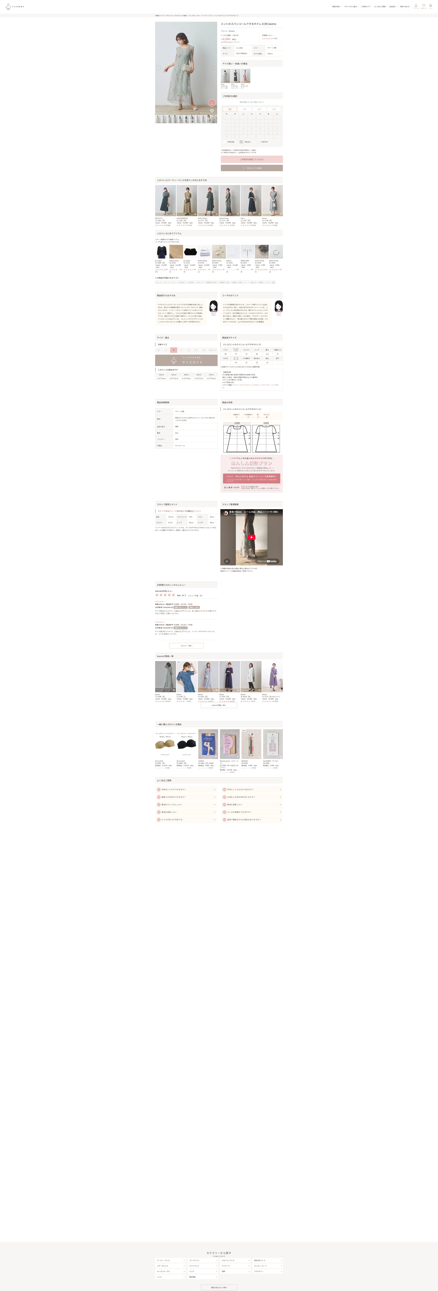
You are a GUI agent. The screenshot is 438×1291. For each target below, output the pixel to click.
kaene (232, 31)
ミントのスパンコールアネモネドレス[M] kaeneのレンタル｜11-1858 (14, 6)
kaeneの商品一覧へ (219, 705)
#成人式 (253, 282)
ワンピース (226, 1266)
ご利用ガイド (365, 6)
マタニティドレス (228, 1260)
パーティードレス (163, 1260)
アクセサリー (259, 1271)
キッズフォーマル (163, 1271)
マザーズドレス (162, 1266)
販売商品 (192, 1277)
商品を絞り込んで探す (219, 1287)
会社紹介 (392, 6)
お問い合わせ (404, 6)
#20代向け (181, 282)
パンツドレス (194, 1260)
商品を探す (336, 6)
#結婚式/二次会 (224, 282)
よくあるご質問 (380, 6)
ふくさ (159, 1277)
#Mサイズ (200, 282)
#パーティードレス (170, 282)
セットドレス (194, 1266)
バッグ (191, 1271)
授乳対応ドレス (259, 1260)
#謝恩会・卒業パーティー (240, 282)
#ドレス (158, 282)
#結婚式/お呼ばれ (211, 282)
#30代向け (191, 282)
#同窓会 (260, 282)
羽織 (223, 1271)
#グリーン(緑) (270, 282)
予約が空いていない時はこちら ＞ (252, 102)
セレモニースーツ (260, 1266)
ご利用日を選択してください (252, 159)
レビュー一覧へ (186, 645)
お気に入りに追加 (254, 168)
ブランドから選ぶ (350, 6)
